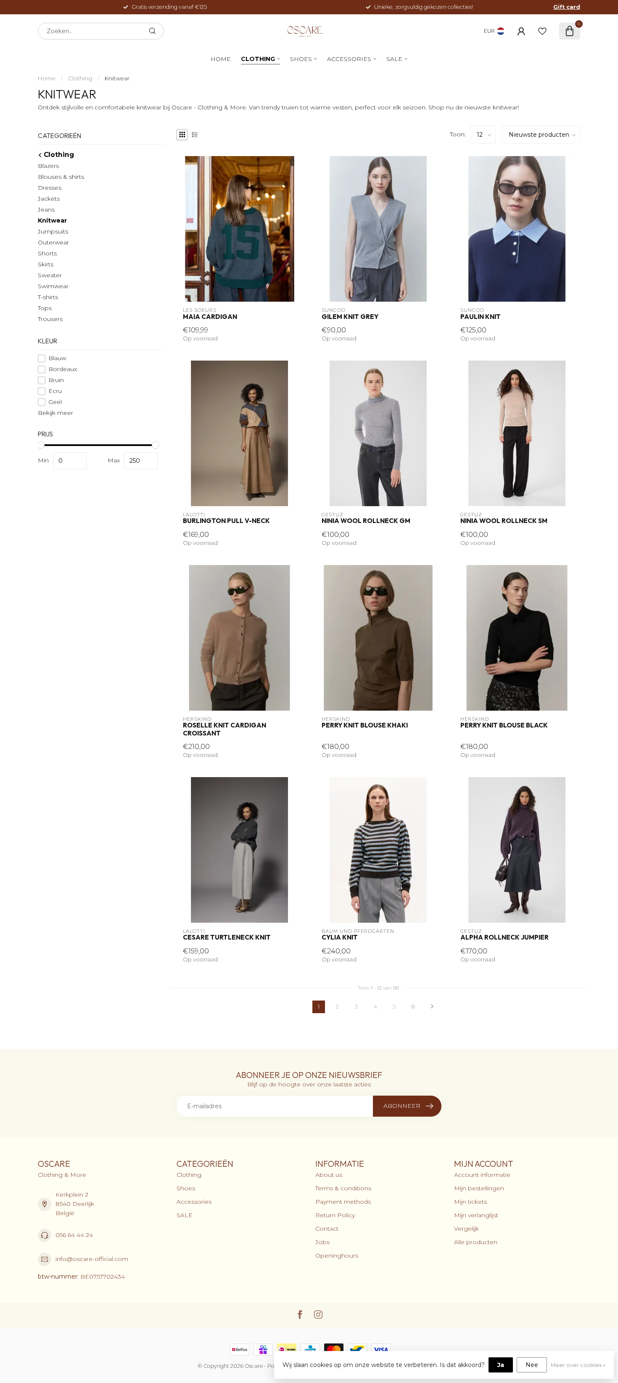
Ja (500, 1365)
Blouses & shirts (61, 177)
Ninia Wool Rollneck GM (366, 521)
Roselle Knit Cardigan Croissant (224, 729)
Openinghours (336, 1255)
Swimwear (53, 286)
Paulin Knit (480, 317)
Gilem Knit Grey (350, 317)
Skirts (45, 264)
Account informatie (482, 1175)
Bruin (56, 380)
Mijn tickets (470, 1201)
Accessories (349, 59)
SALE (394, 59)
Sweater (50, 275)
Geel (55, 402)
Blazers (48, 166)
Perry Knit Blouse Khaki (365, 725)
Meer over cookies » (578, 1365)
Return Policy (335, 1215)
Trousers (50, 319)
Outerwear (53, 242)
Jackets (49, 198)
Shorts (47, 253)
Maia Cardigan (210, 317)
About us (328, 1175)
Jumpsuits (53, 231)
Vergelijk (466, 1228)
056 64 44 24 (74, 1235)
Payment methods (343, 1201)
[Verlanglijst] (542, 31)
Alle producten (475, 1242)
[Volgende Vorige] (432, 1007)
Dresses (49, 187)
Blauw (57, 358)
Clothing (258, 59)
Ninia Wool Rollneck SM (503, 521)
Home (221, 59)
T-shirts (48, 297)
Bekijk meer (55, 413)
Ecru (55, 391)
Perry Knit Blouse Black (504, 725)
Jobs (322, 1242)
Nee (532, 1365)
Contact (326, 1228)
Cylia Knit (340, 937)
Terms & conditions (343, 1188)
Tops (45, 308)
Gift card (566, 7)
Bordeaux (62, 369)
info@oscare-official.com (91, 1259)
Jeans (46, 209)
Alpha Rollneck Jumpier (504, 937)
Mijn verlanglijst (476, 1215)
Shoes (301, 59)
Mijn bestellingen (479, 1188)
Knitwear (117, 78)
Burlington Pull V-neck (226, 521)
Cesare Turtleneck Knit (227, 937)
